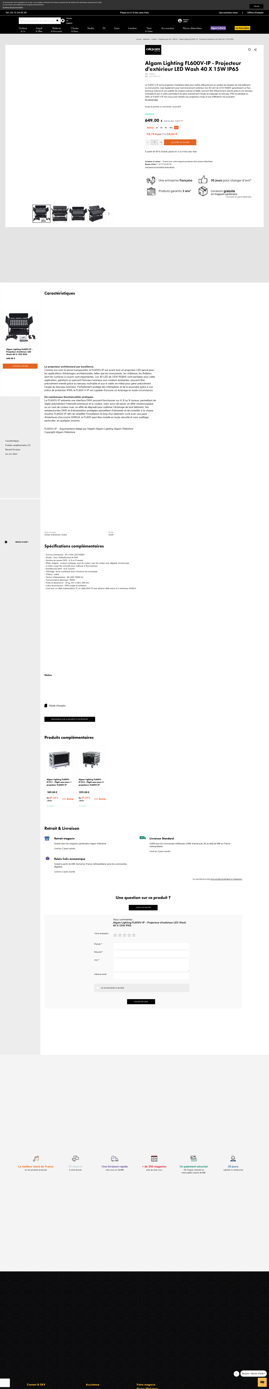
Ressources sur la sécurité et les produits (69, 719)
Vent (149, 29)
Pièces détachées (192, 28)
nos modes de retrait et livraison (226, 879)
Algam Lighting (104, 428)
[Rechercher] (57, 21)
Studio (90, 28)
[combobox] (40, 20)
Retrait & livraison (12, 449)
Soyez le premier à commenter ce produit (163, 106)
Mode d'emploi (57, 705)
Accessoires (167, 28)
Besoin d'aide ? (21, 542)
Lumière (132, 28)
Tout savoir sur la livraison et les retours (160, 167)
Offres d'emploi (255, 12)
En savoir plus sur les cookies (13, 7)
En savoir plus (151, 99)
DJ (104, 28)
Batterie (56, 29)
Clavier (75, 29)
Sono (117, 28)
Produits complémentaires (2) (17, 445)
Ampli (39, 29)
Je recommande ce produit (112, 988)
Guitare (23, 29)
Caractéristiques (12, 440)
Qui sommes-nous (228, 12)
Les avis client (11, 453)
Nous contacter (143, 907)
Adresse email (100, 974)
